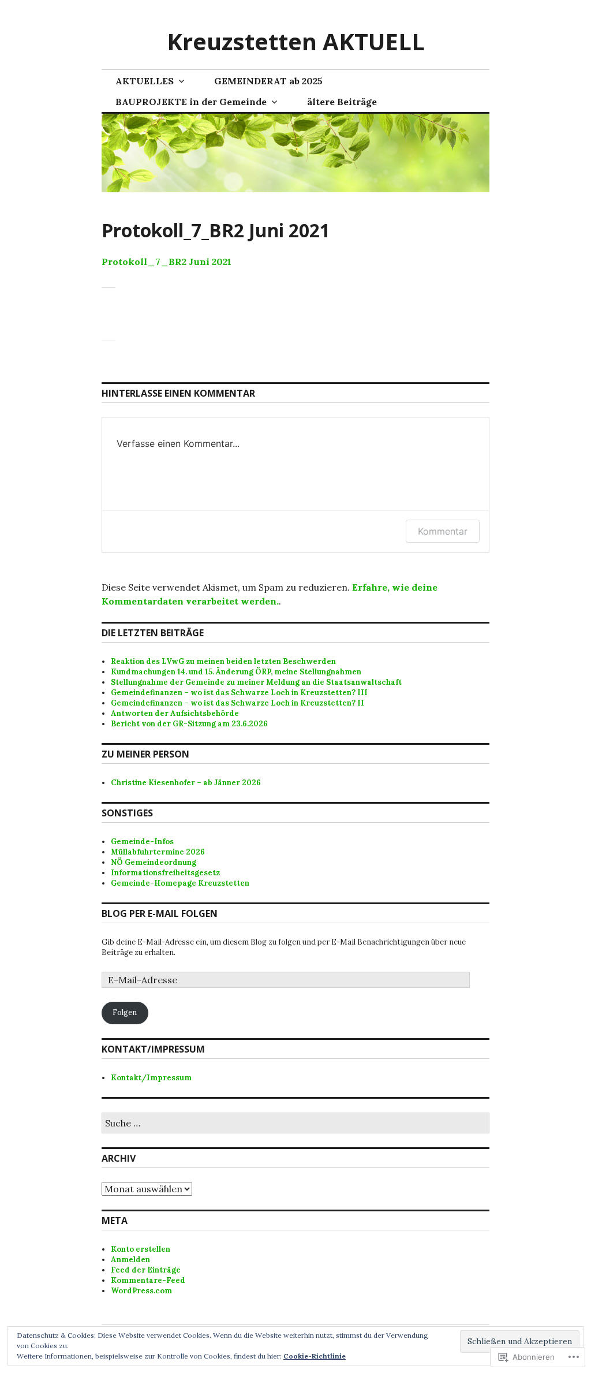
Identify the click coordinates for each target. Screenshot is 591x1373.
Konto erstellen (140, 1249)
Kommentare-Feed (148, 1280)
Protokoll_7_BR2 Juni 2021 (166, 261)
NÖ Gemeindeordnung (153, 862)
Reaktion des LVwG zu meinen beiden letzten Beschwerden (223, 661)
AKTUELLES (144, 81)
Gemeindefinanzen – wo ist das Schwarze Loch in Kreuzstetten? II (237, 703)
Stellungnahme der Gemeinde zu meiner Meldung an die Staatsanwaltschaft (256, 682)
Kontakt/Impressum (151, 1078)
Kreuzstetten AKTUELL (296, 41)
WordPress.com (141, 1291)
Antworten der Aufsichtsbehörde (175, 713)
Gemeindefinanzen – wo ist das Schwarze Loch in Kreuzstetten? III (239, 692)
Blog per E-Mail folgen (160, 913)
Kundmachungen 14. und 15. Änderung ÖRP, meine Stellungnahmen (236, 672)
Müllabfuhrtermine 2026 (158, 852)
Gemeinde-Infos (142, 841)
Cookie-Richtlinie (314, 1356)
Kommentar (442, 531)
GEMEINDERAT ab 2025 (268, 81)
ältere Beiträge (342, 101)
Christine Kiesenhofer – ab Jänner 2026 (186, 783)
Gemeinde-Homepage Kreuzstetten (180, 883)
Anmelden (130, 1259)
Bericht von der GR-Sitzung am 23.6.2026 (189, 724)
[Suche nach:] (295, 1124)
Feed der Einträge (146, 1270)
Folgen (125, 1012)
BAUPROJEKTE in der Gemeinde (191, 101)
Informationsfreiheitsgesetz (165, 873)
